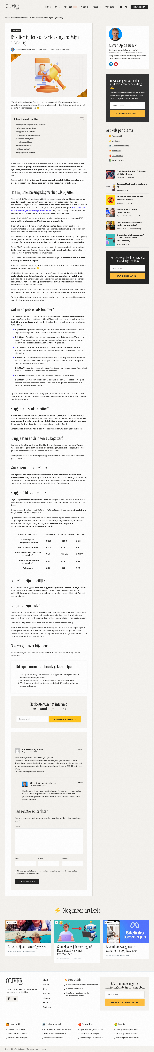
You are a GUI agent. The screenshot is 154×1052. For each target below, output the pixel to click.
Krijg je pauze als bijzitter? (26, 132)
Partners (47, 1007)
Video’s (46, 998)
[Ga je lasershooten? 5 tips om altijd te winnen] (110, 174)
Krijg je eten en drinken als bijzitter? (29, 135)
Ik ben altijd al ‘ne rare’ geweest (27, 946)
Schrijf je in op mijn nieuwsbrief (34, 674)
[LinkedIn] (125, 7)
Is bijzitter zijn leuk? (23, 149)
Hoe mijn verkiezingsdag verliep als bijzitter (31, 125)
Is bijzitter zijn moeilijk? (24, 145)
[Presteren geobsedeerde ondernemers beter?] (110, 225)
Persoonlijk (24, 18)
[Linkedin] (111, 64)
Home (16, 18)
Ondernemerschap (120, 146)
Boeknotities (118, 160)
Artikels (46, 993)
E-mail (41, 859)
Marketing (116, 150)
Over (45, 989)
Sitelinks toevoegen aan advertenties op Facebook (121, 948)
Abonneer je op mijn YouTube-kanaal (37, 680)
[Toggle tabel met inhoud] (80, 119)
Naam (17, 859)
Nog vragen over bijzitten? (26, 152)
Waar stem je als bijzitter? (25, 139)
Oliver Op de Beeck (39, 783)
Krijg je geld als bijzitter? (25, 142)
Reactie (18, 826)
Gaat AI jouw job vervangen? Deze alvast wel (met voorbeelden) (130, 238)
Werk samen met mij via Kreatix (34, 683)
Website (65, 859)
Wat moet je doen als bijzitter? (27, 128)
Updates (116, 141)
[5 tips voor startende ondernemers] (110, 212)
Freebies (47, 1002)
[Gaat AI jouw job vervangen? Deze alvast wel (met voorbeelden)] (110, 240)
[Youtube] (121, 7)
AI (127, 190)
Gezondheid (117, 155)
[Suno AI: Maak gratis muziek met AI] (110, 187)
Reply (80, 749)
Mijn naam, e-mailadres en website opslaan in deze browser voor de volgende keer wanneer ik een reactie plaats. (47, 872)
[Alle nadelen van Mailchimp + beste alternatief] (110, 200)
